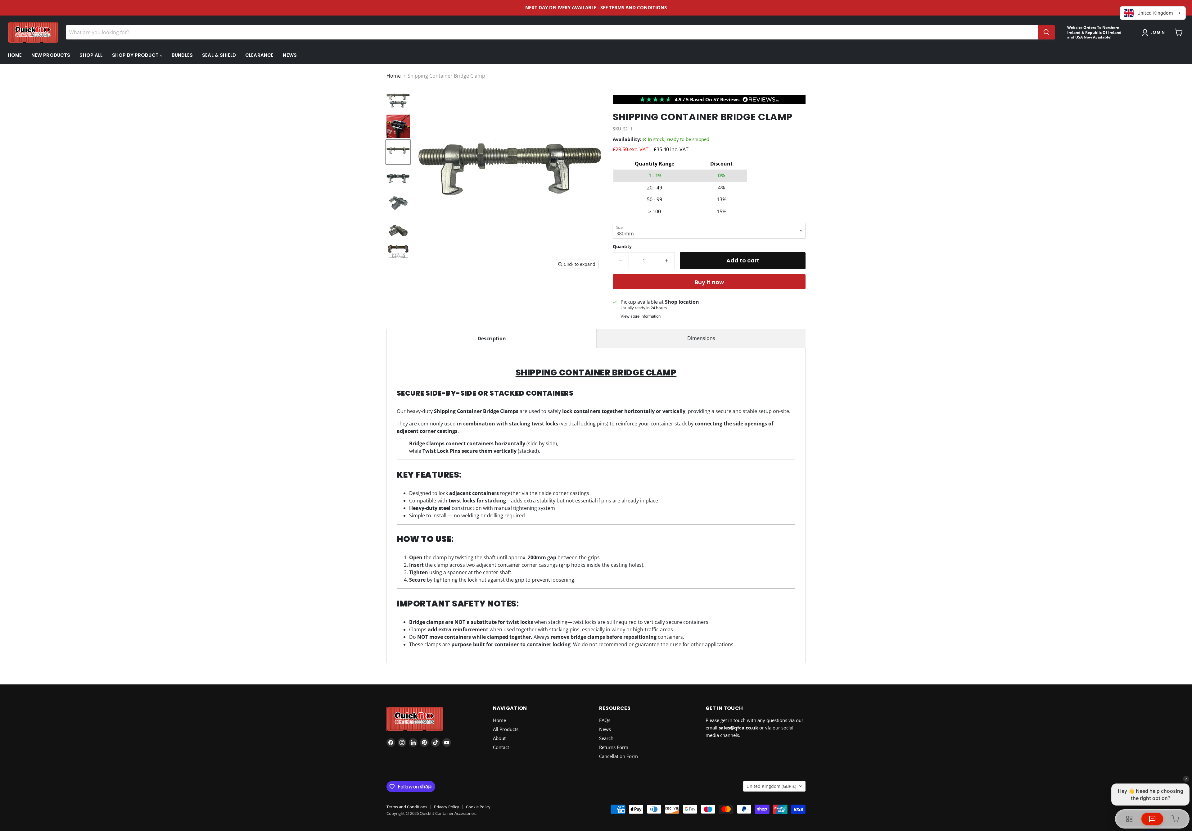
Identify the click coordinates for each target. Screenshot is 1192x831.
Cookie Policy (478, 807)
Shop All (90, 55)
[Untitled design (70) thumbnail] (398, 229)
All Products (505, 729)
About (499, 738)
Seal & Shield (219, 55)
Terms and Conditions (406, 807)
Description (491, 338)
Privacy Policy (446, 807)
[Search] (1046, 32)
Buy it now (709, 282)
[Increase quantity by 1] (667, 260)
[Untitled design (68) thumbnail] (398, 100)
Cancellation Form (618, 756)
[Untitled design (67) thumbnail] (398, 152)
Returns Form (613, 747)
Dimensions (701, 338)
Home (15, 55)
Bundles (182, 55)
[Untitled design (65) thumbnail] (398, 178)
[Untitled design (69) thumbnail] (398, 203)
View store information (641, 316)
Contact (501, 747)
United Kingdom (771, 786)
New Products (50, 55)
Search (606, 738)
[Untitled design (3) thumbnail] (398, 255)
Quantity (622, 246)
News (290, 55)
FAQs (604, 720)
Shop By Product (136, 55)
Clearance (259, 55)
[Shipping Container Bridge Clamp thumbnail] (398, 126)
